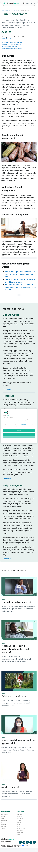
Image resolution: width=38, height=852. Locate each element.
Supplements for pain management (11, 42)
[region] (19, 426)
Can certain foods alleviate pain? (17, 601)
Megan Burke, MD (6, 38)
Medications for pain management (11, 44)
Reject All (19, 430)
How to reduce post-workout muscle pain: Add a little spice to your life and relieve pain (20, 274)
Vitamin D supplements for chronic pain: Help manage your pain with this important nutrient (20, 287)
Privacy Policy (23, 424)
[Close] (34, 411)
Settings (19, 439)
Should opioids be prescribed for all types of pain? (18, 741)
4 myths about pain (10, 787)
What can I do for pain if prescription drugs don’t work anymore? (15, 649)
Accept (19, 434)
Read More (7, 389)
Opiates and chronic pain (13, 696)
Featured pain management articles (11, 48)
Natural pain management (9, 46)
